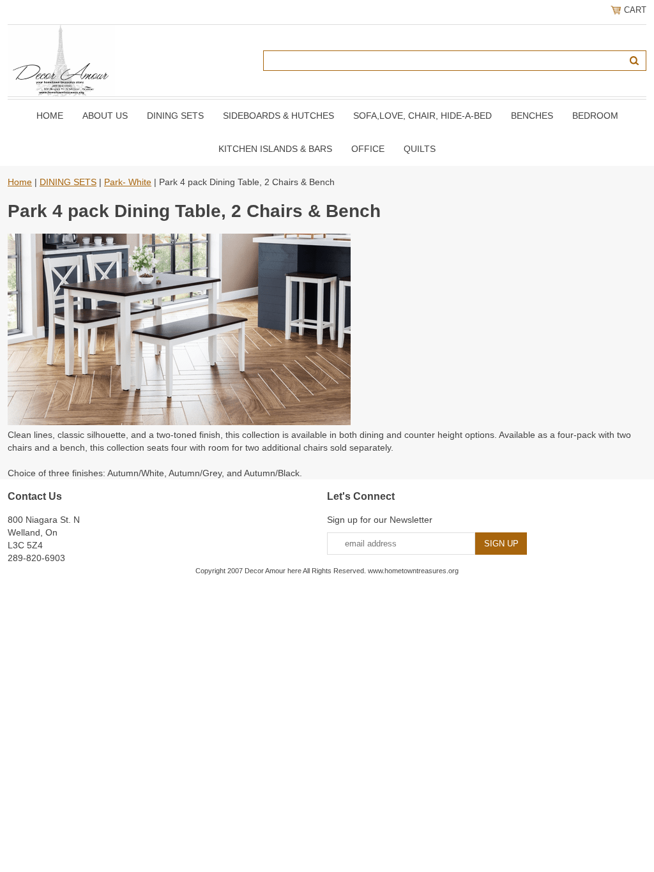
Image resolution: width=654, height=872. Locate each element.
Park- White (127, 182)
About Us (105, 115)
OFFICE (367, 149)
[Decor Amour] (61, 60)
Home (49, 115)
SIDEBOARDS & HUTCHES (278, 115)
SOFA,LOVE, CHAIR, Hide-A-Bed (422, 115)
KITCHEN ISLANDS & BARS (275, 149)
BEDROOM (595, 115)
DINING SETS (175, 115)
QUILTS (420, 149)
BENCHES (532, 115)
